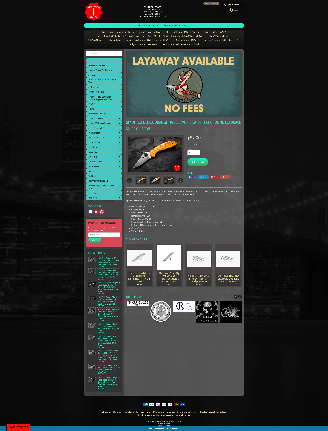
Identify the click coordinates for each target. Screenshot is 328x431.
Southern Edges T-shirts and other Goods (175, 45)
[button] (164, 428)
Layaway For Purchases (117, 32)
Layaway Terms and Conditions (150, 412)
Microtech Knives (116, 40)
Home (104, 32)
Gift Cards (195, 44)
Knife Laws (129, 412)
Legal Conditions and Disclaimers (181, 412)
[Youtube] (96, 211)
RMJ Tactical (197, 40)
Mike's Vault (147, 36)
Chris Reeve (169, 40)
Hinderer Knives (154, 40)
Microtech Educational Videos (212, 412)
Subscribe (94, 240)
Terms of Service (182, 415)
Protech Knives (183, 40)
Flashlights (132, 44)
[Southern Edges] (93, 11)
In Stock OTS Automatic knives (220, 36)
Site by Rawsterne (164, 423)
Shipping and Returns (111, 412)
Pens (238, 40)
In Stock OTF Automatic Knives (194, 36)
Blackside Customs (213, 40)
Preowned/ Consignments (148, 44)
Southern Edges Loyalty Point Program (155, 415)
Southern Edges (163, 421)
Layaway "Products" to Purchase (139, 32)
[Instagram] (101, 211)
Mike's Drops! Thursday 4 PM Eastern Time (180, 32)
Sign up (215, 3)
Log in (206, 3)
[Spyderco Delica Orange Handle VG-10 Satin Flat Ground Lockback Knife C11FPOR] (141, 180)
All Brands (159, 32)
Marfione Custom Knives (136, 40)
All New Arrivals (203, 32)
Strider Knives (228, 40)
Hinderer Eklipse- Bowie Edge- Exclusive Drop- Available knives (118, 36)
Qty (189, 148)
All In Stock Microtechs (97, 40)
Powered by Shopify (164, 426)
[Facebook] (90, 211)
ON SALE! (157, 36)
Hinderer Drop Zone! (218, 32)
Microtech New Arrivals (171, 36)
